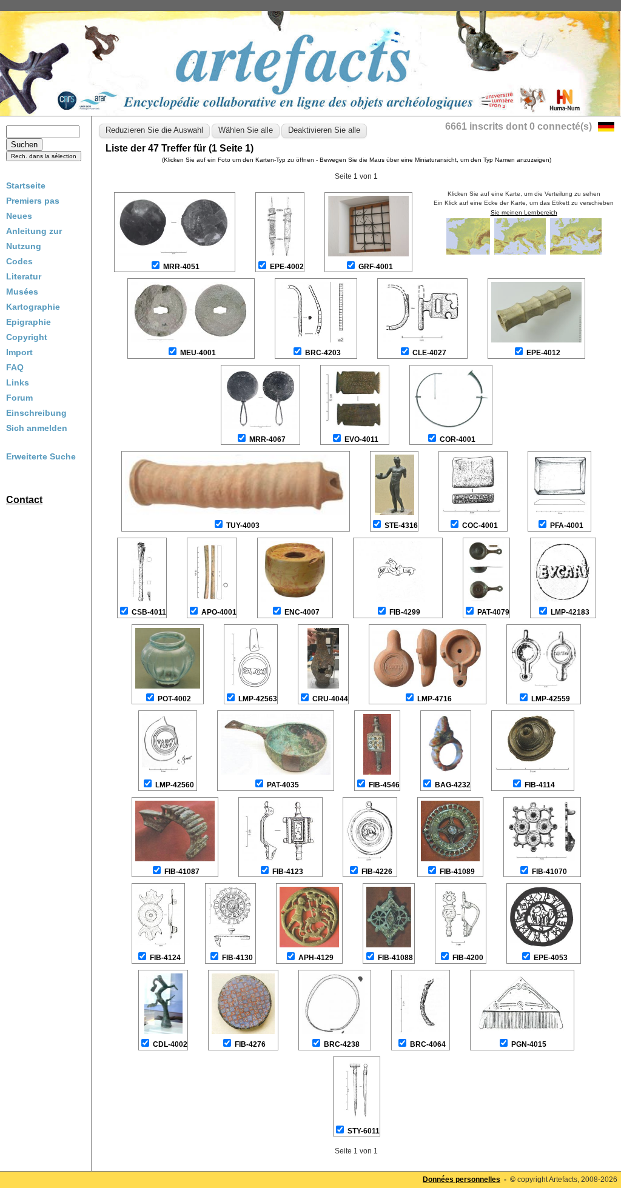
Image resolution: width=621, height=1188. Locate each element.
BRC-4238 (342, 1044)
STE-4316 (401, 525)
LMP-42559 (550, 699)
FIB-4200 (467, 957)
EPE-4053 (551, 957)
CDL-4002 (170, 1044)
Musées (22, 291)
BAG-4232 (453, 785)
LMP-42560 (174, 785)
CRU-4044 (330, 699)
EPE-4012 (543, 353)
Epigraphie (28, 322)
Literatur (23, 276)
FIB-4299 (404, 612)
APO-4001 (219, 612)
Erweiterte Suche (41, 456)
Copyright (26, 337)
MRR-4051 (181, 266)
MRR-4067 (267, 439)
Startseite (25, 185)
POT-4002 (174, 699)
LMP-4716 (434, 699)
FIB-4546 (384, 785)
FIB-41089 (457, 871)
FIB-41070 (549, 871)
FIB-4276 (250, 1044)
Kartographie (33, 307)
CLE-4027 (429, 353)
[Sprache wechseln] (606, 128)
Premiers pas (32, 200)
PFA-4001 (566, 525)
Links (17, 382)
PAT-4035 (283, 785)
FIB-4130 (237, 957)
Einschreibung (36, 413)
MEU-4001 (198, 353)
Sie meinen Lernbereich (524, 212)
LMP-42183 (570, 612)
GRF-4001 (375, 266)
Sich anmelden (36, 428)
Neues (19, 216)
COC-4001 (480, 525)
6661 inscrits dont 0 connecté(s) (518, 126)
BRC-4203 (323, 353)
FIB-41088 (395, 957)
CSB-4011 (149, 612)
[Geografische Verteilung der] (469, 253)
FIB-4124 (165, 957)
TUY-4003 (243, 525)
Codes (19, 261)
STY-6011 (363, 1131)
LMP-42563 (257, 699)
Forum (19, 397)
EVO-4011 (361, 439)
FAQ (15, 367)
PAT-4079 (493, 612)
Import (19, 352)
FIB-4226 (376, 871)
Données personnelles (461, 1179)
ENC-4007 (302, 612)
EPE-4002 (287, 266)
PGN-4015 (528, 1044)
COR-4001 (457, 439)
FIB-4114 (540, 785)
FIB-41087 (182, 871)
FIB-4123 (287, 871)
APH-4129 (316, 957)
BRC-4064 (428, 1044)
